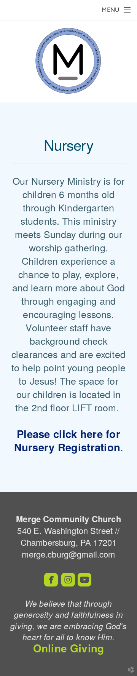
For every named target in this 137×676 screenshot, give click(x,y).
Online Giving (68, 648)
